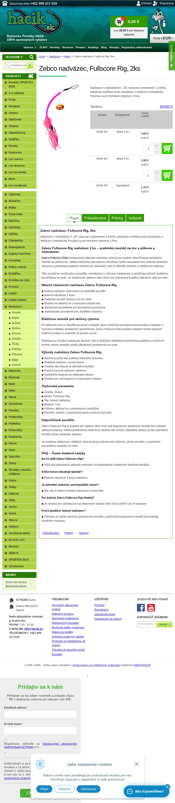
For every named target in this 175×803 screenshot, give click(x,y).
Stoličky (14, 139)
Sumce (16, 323)
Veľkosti (135, 218)
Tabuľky (84, 533)
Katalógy (93, 47)
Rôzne (13, 443)
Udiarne (14, 493)
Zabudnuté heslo (104, 614)
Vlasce (13, 520)
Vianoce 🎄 (30, 47)
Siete (12, 450)
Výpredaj (14, 194)
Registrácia (167, 3)
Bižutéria (14, 201)
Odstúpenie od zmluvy (108, 618)
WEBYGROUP (142, 665)
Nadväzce (54, 56)
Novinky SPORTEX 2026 (21, 84)
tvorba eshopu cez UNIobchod (89, 665)
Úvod (42, 56)
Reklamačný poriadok (65, 623)
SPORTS (166, 106)
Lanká (13, 293)
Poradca (80, 47)
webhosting (114, 665)
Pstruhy (16, 349)
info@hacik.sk (33, 628)
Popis (74, 218)
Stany (12, 463)
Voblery (13, 526)
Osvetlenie (16, 403)
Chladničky (16, 240)
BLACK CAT (17, 539)
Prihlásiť (146, 3)
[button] (167, 787)
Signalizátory (17, 132)
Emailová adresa (15, 707)
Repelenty (15, 436)
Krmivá (13, 286)
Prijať (44, 789)
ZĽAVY (43, 47)
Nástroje (14, 377)
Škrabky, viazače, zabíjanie (20, 471)
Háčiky (13, 234)
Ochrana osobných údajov (68, 636)
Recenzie (67, 47)
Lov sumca (16, 159)
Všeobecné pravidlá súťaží (68, 649)
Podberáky (16, 417)
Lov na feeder (17, 172)
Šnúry (12, 480)
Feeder (16, 312)
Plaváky (14, 410)
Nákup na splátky (62, 632)
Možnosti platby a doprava (68, 627)
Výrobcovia (16, 566)
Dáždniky (15, 227)
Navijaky (14, 106)
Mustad (13, 546)
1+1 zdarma (16, 93)
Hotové (16, 364)
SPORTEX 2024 (19, 559)
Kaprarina (15, 152)
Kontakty (57, 654)
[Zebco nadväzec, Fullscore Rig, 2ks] (62, 118)
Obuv (12, 390)
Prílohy (117, 218)
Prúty (12, 99)
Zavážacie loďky (19, 533)
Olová (12, 397)
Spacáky (14, 456)
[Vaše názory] (172, 55)
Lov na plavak (18, 185)
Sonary (13, 112)
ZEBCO (13, 553)
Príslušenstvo (95, 218)
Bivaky (13, 145)
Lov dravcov (17, 165)
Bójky (12, 207)
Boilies (16, 328)
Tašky (12, 487)
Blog (104, 47)
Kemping (14, 260)
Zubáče (16, 338)
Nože (12, 384)
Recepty (114, 47)
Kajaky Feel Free (20, 253)
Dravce (16, 333)
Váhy (12, 500)
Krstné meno (12, 724)
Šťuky (15, 344)
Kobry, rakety (17, 267)
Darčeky (14, 220)
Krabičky (15, 273)
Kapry (15, 317)
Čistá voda (16, 214)
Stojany (13, 126)
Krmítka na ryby (19, 280)
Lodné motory (18, 300)
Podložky (15, 423)
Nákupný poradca (63, 613)
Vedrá (12, 513)
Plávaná (17, 354)
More (67, 56)
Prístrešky (15, 430)
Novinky (55, 47)
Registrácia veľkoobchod (137, 47)
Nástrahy (15, 370)
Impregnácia (17, 247)
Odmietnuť (88, 789)
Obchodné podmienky (65, 618)
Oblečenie (15, 119)
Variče (13, 506)
